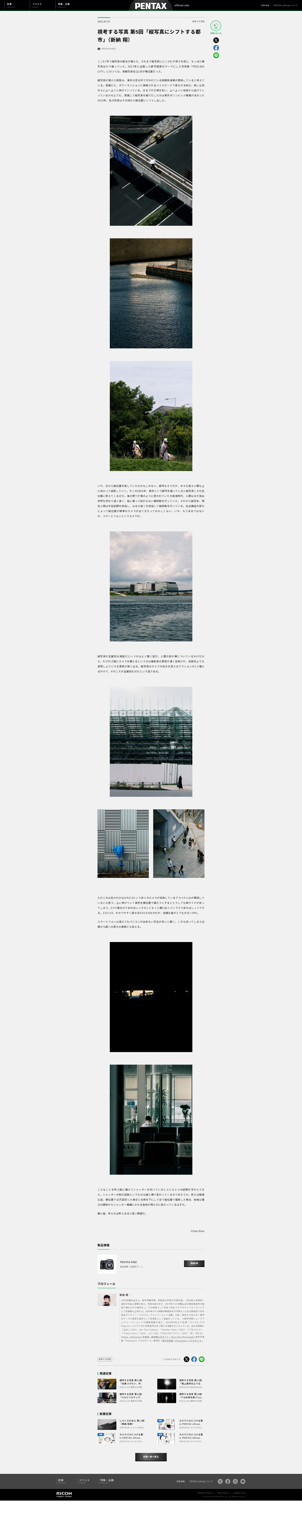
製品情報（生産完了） (130, 1267)
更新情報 (265, 5)
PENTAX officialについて (286, 5)
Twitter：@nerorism (131, 1337)
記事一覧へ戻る (151, 1456)
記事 (62, 1481)
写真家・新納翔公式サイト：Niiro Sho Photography (169, 1337)
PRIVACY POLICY (205, 1493)
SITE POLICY (223, 1493)
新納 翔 (124, 1295)
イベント (84, 1481)
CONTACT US (239, 1493)
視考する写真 (198, 21)
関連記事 (194, 1263)
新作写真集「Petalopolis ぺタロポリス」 (183, 1341)
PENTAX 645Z (109, 48)
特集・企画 (107, 1481)
